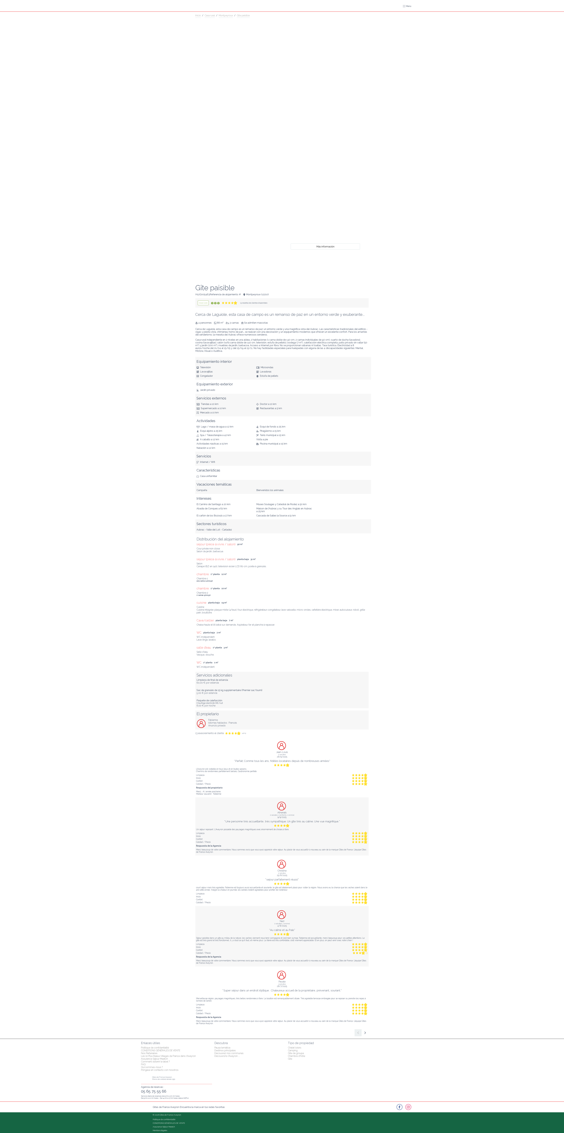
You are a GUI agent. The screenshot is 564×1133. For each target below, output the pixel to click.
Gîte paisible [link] (243, 15)
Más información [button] (325, 246)
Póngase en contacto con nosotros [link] (159, 1070)
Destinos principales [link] (225, 1050)
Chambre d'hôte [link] (296, 1056)
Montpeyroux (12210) (257, 294)
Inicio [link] (198, 15)
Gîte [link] (290, 1058)
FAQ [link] (143, 1064)
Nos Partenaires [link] (149, 1053)
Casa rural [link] (210, 15)
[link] (203, 303)
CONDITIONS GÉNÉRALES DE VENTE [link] (160, 1050)
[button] (407, 6)
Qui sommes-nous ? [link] (152, 1067)
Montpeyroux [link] (226, 15)
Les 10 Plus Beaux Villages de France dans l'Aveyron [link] (168, 1056)
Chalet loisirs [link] (294, 1047)
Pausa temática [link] (222, 1047)
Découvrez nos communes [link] (229, 1053)
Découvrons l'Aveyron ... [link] (227, 1056)
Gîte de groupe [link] (296, 1053)
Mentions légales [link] (160, 1130)
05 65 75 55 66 (153, 1091)
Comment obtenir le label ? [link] (155, 1061)
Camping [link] (293, 1050)
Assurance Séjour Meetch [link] (154, 1058)
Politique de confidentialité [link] (155, 1047)
